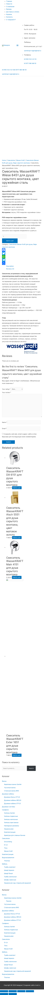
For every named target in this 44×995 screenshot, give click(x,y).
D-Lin (6, 845)
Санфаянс (5, 810)
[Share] (13, 991)
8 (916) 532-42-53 (30, 59)
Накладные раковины (11, 826)
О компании (10, 6)
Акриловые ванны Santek (12, 784)
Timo (5, 848)
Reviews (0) (10, 269)
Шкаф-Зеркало (9, 870)
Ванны (4, 781)
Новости (9, 4)
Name (4, 422)
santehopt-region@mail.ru (32, 50)
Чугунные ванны (10, 787)
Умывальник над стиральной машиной (17, 883)
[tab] (24, 266)
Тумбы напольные (10, 876)
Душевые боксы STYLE (12, 797)
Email (4, 428)
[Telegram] (22, 260)
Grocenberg (8, 841)
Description (10, 266)
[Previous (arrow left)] (4, 994)
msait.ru (37, 985)
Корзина (9, 14)
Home (4, 160)
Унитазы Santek (9, 813)
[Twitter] (22, 253)
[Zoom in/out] (30, 991)
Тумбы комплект (9, 867)
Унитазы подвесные (11, 816)
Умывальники (8, 829)
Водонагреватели (8, 857)
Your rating (6, 389)
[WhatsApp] (22, 256)
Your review (6, 392)
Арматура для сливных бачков (14, 835)
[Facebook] (22, 250)
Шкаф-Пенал (8, 873)
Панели (8, 901)
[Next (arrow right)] (13, 994)
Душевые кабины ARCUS (12, 800)
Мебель (4, 864)
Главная (9, 1)
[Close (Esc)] (4, 991)
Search (31, 768)
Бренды (9, 9)
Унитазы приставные (11, 822)
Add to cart (10, 241)
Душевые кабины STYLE (12, 803)
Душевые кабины (8, 794)
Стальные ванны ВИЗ (11, 791)
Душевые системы (8, 807)
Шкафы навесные (10, 880)
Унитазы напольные (11, 819)
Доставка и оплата (12, 12)
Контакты (9, 17)
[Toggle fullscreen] (21, 991)
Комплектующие (9, 832)
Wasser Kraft (8, 851)
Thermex (7, 861)
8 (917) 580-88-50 (30, 63)
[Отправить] (22, 263)
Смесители (6, 838)
